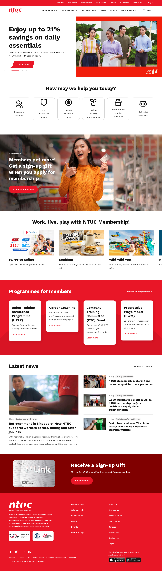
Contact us (137, 3)
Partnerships (77, 515)
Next (153, 242)
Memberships (77, 532)
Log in (150, 3)
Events (74, 527)
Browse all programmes (138, 291)
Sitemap (72, 557)
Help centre (101, 3)
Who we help (77, 510)
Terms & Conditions (16, 557)
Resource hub (86, 3)
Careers (113, 3)
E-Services (124, 3)
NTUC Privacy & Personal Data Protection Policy (46, 557)
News (74, 521)
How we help (77, 504)
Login (111, 543)
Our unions (72, 3)
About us (60, 3)
